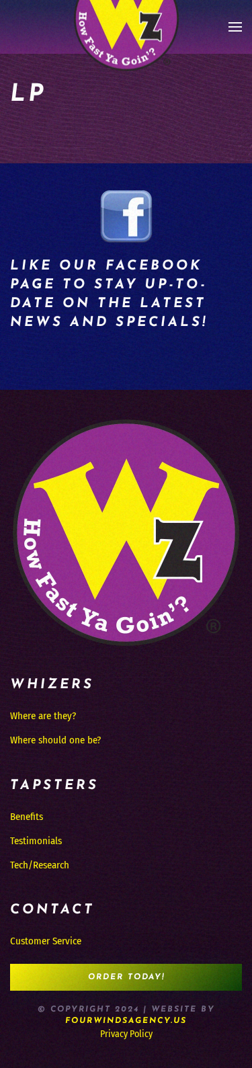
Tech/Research (39, 865)
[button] (235, 27)
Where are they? (43, 716)
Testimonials (36, 841)
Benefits (26, 817)
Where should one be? (55, 740)
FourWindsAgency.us (126, 1021)
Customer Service (45, 941)
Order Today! (126, 977)
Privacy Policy (126, 1034)
